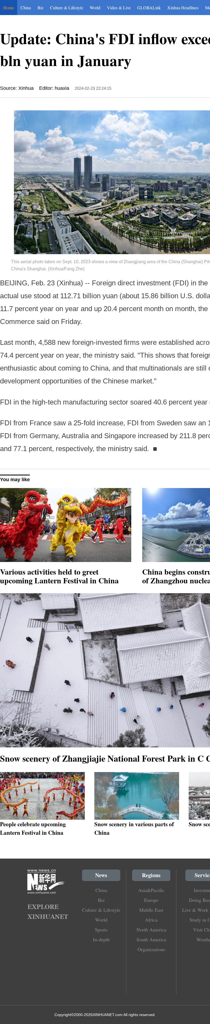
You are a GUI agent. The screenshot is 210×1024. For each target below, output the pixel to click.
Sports (101, 929)
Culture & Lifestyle (66, 7)
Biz (40, 7)
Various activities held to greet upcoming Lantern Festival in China (59, 576)
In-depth (101, 939)
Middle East (151, 910)
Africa (151, 919)
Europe (151, 900)
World (95, 7)
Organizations (151, 949)
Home (8, 7)
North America (151, 929)
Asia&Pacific (151, 890)
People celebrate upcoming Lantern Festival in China (33, 828)
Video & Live (119, 7)
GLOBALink (149, 7)
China (26, 7)
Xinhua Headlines (183, 7)
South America (151, 939)
